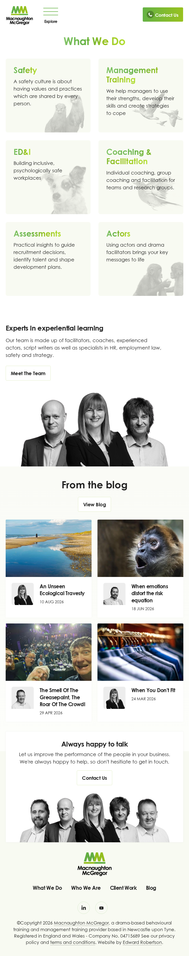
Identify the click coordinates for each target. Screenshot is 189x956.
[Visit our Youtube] (101, 908)
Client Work (123, 888)
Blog (151, 888)
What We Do (47, 888)
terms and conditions (72, 942)
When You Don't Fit (153, 690)
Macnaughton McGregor (81, 922)
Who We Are (85, 888)
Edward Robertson (142, 942)
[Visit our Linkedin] (84, 908)
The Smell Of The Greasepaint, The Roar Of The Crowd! (62, 697)
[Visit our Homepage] (19, 15)
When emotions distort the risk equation (149, 593)
